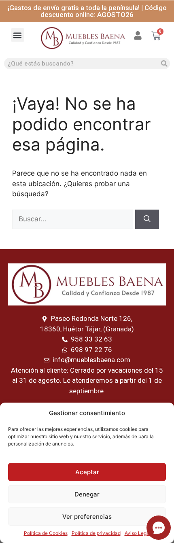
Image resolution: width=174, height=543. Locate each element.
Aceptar (87, 472)
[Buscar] (164, 63)
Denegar (87, 494)
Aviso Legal (138, 533)
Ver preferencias (87, 516)
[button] (17, 35)
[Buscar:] (73, 219)
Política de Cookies (46, 533)
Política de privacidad (96, 533)
